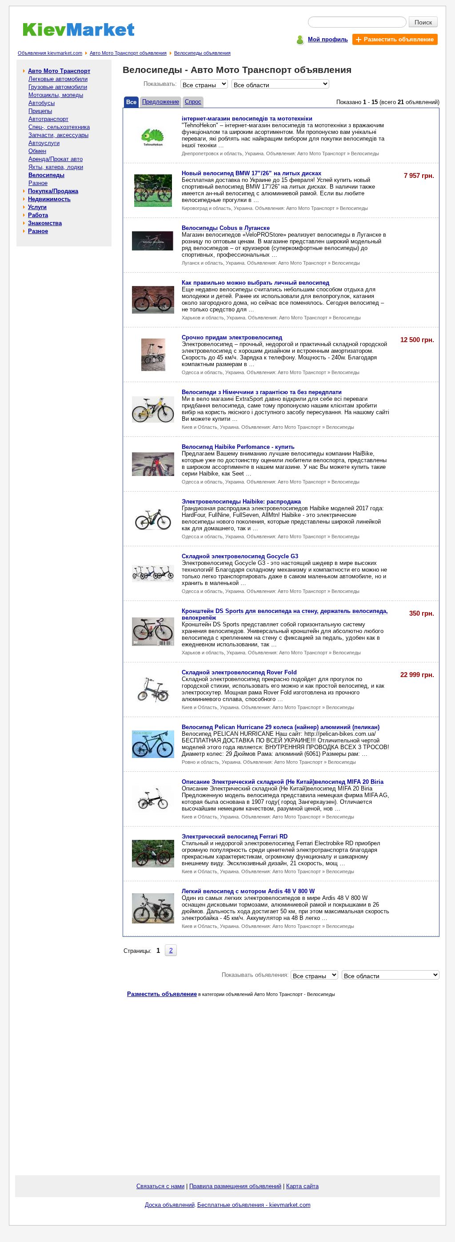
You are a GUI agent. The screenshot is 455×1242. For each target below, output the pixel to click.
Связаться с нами (160, 1186)
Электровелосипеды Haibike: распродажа (241, 501)
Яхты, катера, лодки (55, 167)
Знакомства (45, 223)
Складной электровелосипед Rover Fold (239, 672)
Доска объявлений (170, 1205)
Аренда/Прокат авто (55, 159)
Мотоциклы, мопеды (55, 95)
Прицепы (40, 111)
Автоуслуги (44, 143)
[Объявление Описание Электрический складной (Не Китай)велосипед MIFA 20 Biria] (153, 810)
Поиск (423, 21)
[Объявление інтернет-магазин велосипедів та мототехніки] (153, 150)
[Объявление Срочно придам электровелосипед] (153, 369)
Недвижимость (49, 199)
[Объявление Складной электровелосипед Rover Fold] (153, 704)
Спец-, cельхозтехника (59, 127)
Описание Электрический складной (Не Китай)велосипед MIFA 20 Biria (282, 781)
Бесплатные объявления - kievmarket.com (254, 1205)
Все (131, 102)
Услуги (37, 207)
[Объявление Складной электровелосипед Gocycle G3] (153, 580)
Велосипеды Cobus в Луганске (226, 228)
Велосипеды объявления (202, 53)
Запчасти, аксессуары (58, 135)
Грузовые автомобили (57, 87)
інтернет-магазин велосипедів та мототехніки (247, 118)
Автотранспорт (48, 119)
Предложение (160, 101)
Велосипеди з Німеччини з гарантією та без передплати (262, 392)
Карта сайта (302, 1186)
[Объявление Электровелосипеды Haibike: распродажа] (153, 531)
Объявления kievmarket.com (50, 53)
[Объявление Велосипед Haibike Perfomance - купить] (153, 474)
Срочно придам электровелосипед (232, 337)
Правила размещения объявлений (235, 1186)
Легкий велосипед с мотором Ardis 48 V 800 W (248, 891)
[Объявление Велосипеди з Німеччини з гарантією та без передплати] (153, 420)
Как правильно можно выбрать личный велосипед (255, 282)
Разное (38, 183)
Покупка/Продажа (53, 191)
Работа (38, 215)
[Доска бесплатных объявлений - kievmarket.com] (73, 34)
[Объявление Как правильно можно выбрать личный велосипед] (153, 311)
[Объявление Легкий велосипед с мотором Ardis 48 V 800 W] (153, 921)
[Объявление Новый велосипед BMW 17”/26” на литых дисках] (153, 205)
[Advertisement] (64, 382)
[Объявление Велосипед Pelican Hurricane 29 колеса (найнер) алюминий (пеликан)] (153, 756)
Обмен (37, 151)
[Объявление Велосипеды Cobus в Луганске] (153, 257)
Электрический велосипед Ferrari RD (234, 836)
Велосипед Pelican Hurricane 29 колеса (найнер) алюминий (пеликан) (280, 727)
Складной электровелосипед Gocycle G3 (240, 556)
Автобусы (41, 103)
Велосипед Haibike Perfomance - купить (238, 447)
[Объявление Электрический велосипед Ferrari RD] (153, 865)
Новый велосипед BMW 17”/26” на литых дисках (251, 173)
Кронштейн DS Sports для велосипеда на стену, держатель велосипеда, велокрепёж (285, 614)
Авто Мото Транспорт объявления (128, 53)
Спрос (193, 101)
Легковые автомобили (58, 79)
